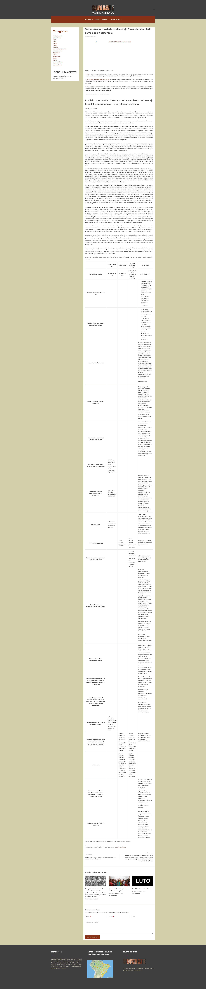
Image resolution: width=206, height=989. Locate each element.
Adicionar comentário (92, 922)
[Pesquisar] (154, 9)
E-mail (111, 916)
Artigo (54, 39)
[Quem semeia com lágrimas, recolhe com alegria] (119, 881)
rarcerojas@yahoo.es (120, 847)
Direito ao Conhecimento (59, 49)
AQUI (140, 970)
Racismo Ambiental (58, 62)
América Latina (57, 38)
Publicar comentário (92, 937)
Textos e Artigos (115, 19)
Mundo (54, 58)
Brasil (54, 41)
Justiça (54, 54)
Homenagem (56, 52)
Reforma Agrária (57, 64)
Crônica (55, 43)
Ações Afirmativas (57, 36)
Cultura (54, 45)
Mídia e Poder (56, 56)
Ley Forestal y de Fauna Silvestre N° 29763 (98, 79)
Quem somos (87, 19)
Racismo (55, 60)
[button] (93, 19)
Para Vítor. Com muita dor (140, 889)
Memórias (104, 19)
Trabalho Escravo (57, 66)
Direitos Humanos (57, 51)
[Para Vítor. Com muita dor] (142, 881)
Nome (88, 916)
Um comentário (113, 895)
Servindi (87, 74)
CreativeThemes (79, 986)
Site (134, 916)
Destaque (55, 47)
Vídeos (96, 19)
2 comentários (136, 893)
